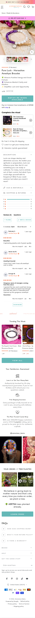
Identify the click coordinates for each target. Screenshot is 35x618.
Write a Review (25, 220)
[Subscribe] (32, 565)
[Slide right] (31, 59)
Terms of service (24, 604)
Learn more (17, 514)
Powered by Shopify (12, 601)
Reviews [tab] (7, 215)
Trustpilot (17, 422)
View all (17, 360)
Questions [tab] (17, 215)
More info (16, 120)
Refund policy (25, 601)
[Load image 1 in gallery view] (9, 59)
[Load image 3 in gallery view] (20, 59)
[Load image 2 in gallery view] (14, 59)
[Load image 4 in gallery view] (25, 59)
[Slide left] (4, 59)
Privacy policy (12, 604)
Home (3, 13)
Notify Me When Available (17, 99)
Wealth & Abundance (13, 13)
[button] (24, 7)
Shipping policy (19, 606)
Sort (13, 227)
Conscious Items (20, 599)
